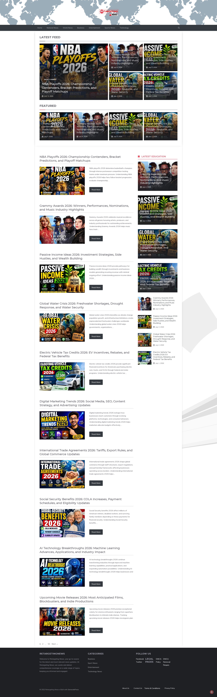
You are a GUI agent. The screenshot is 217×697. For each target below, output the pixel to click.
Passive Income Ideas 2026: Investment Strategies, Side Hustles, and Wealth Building (157, 214)
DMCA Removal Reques (166, 662)
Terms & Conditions (152, 688)
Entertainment (94, 28)
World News (68, 28)
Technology (124, 28)
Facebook (140, 659)
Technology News (49, 560)
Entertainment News (123, 50)
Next (55, 644)
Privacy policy (170, 688)
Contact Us (138, 688)
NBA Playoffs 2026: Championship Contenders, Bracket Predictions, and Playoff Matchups (69, 87)
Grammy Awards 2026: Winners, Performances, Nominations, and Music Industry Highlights (164, 301)
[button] (179, 28)
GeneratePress (73, 690)
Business (80, 28)
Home (39, 28)
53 (49, 644)
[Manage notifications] (211, 692)
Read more (96, 189)
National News (52, 28)
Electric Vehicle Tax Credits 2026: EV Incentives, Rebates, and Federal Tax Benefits (157, 281)
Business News (155, 50)
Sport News (92, 663)
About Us (125, 688)
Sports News (110, 28)
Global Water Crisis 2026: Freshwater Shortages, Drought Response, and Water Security (164, 337)
